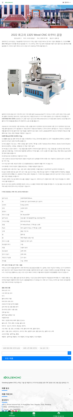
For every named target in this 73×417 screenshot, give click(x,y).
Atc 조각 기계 (44, 348)
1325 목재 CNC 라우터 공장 (11, 348)
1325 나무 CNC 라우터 (30, 348)
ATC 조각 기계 (23, 114)
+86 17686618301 (15, 409)
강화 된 (56, 38)
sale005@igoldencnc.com (15, 407)
